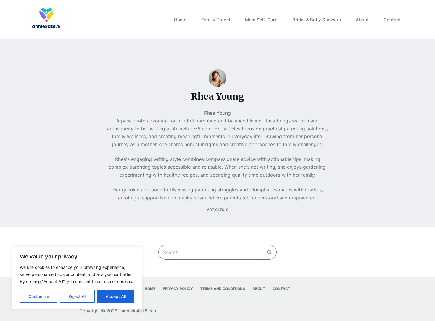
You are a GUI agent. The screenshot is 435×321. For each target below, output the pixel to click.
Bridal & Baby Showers (316, 20)
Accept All (116, 296)
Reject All (77, 296)
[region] (77, 278)
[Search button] (269, 252)
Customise (38, 296)
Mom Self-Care (261, 20)
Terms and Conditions (222, 288)
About (362, 20)
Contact (392, 20)
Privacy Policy (178, 288)
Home (180, 20)
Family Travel (215, 20)
